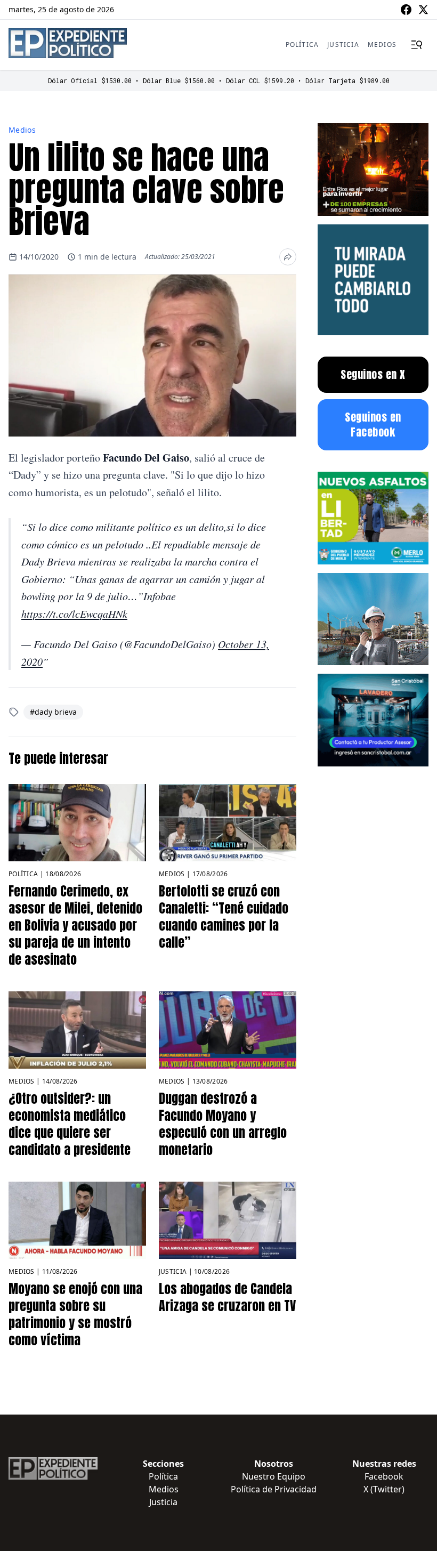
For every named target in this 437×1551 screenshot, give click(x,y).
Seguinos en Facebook (373, 424)
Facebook (384, 1476)
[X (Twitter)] (423, 9)
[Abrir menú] (416, 44)
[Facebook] (406, 9)
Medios (382, 44)
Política (302, 44)
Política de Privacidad (274, 1489)
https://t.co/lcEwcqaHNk (74, 613)
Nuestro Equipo (273, 1476)
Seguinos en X (373, 374)
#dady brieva (53, 712)
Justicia (343, 44)
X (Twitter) (383, 1489)
